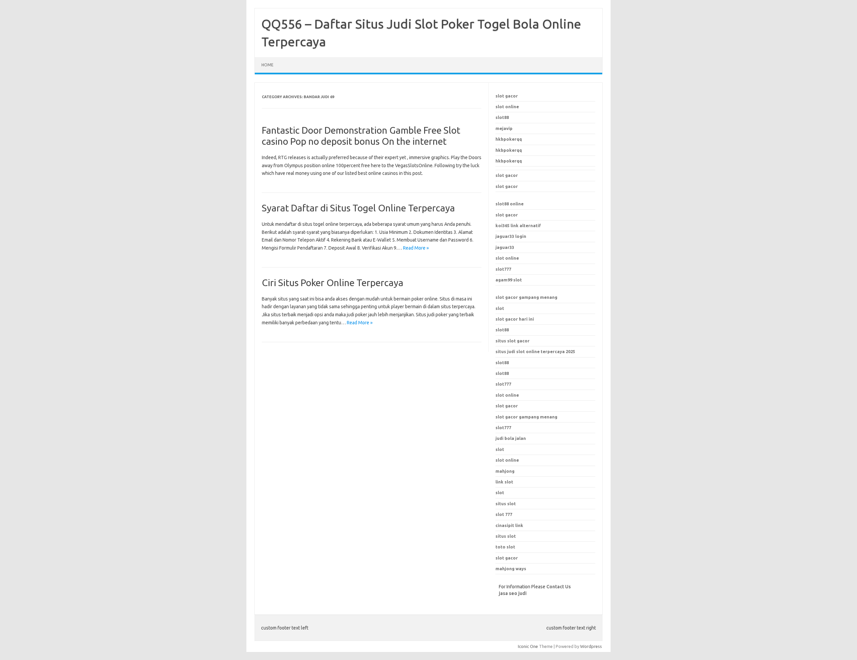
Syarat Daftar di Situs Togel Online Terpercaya (358, 208)
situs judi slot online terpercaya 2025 (535, 351)
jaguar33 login (510, 236)
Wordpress (591, 646)
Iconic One (528, 646)
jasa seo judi (513, 593)
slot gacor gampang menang (526, 297)
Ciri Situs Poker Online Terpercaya (332, 282)
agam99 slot (508, 279)
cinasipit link (509, 525)
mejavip (504, 128)
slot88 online (509, 203)
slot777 (503, 269)
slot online (507, 106)
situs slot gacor (512, 340)
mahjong (505, 471)
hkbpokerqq (508, 139)
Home (267, 65)
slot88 (502, 117)
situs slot (505, 503)
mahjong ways (510, 568)
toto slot (505, 546)
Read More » (416, 248)
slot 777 (503, 514)
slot (499, 308)
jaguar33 (504, 247)
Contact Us (558, 586)
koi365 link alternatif (518, 225)
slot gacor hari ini (514, 319)
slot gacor (506, 95)
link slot (504, 481)
